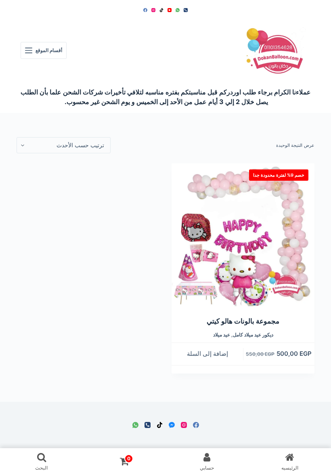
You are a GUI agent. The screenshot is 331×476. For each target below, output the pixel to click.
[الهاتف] (186, 10)
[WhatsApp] (178, 10)
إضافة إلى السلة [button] (207, 353)
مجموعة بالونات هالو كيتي (243, 321)
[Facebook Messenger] (172, 425)
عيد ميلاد (221, 335)
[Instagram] (153, 10)
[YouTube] (170, 10)
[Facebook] (145, 10)
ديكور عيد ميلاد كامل (253, 335)
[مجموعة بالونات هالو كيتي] (243, 234)
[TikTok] (161, 10)
